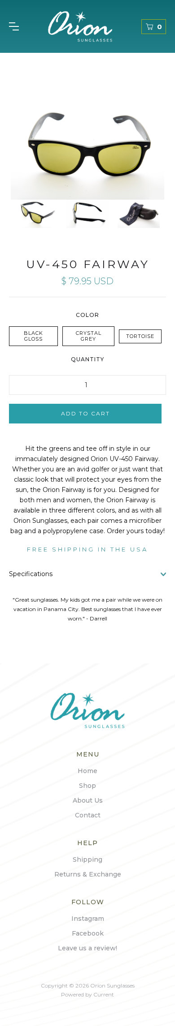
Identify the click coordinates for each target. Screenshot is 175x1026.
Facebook (88, 933)
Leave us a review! (87, 948)
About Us (88, 800)
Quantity (87, 359)
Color (87, 315)
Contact (88, 815)
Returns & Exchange (87, 874)
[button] (14, 26)
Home (87, 771)
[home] (80, 26)
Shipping (87, 859)
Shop (87, 786)
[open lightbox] (87, 149)
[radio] (33, 336)
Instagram (87, 919)
